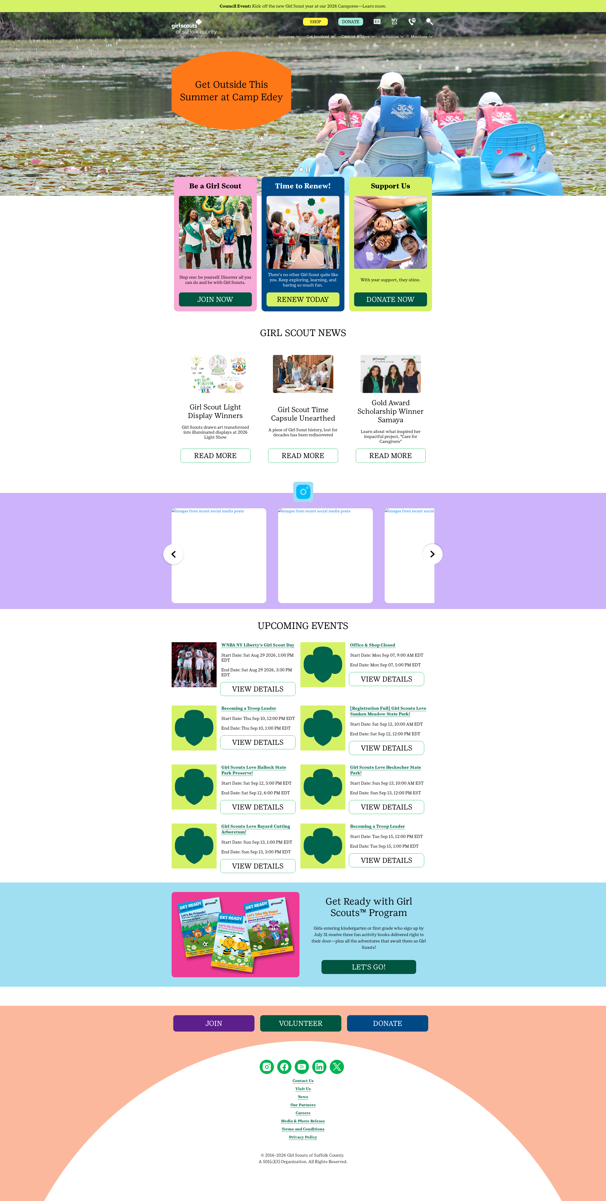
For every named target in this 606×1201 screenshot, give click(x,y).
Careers (303, 1113)
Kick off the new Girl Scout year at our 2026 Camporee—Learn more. (303, 6)
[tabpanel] (303, 104)
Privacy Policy (303, 1137)
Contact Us (303, 1080)
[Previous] (173, 554)
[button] (377, 24)
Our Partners (303, 1105)
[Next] (433, 554)
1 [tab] (295, 169)
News (303, 1097)
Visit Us (303, 1089)
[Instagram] (219, 555)
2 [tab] (301, 169)
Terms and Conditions (303, 1129)
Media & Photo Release (303, 1121)
